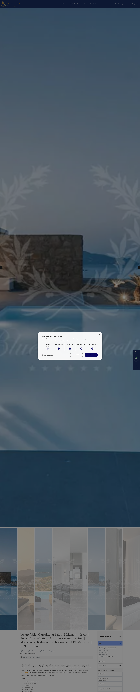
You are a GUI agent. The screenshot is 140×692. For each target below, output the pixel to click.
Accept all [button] (91, 355)
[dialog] (70, 346)
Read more (70, 341)
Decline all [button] (76, 355)
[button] (47, 355)
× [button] (99, 334)
